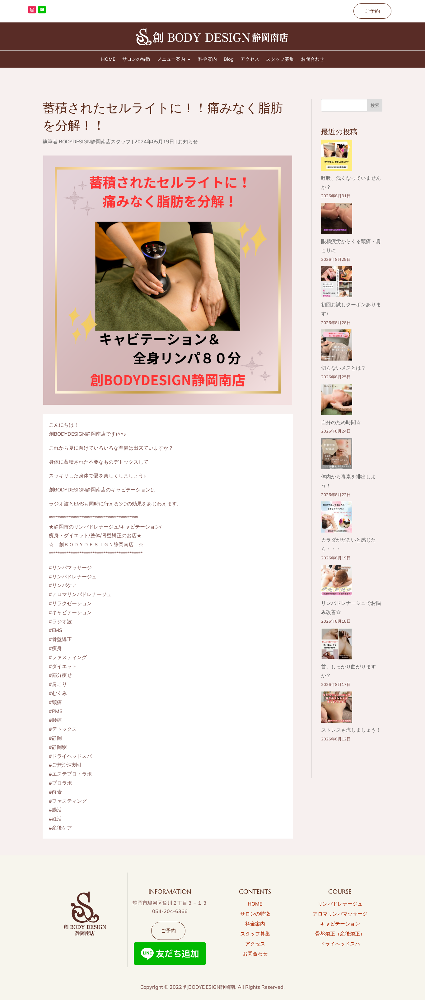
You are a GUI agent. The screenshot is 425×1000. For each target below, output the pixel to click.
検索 (375, 105)
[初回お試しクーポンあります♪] (336, 283)
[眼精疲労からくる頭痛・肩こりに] (336, 220)
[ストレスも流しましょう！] (336, 708)
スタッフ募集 (280, 59)
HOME (108, 59)
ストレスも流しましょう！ (351, 730)
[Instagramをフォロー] (32, 9)
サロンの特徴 (136, 59)
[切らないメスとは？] (336, 346)
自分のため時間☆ (341, 422)
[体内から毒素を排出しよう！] (336, 455)
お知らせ (188, 141)
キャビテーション (340, 924)
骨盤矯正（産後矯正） (340, 934)
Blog (229, 59)
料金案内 (207, 59)
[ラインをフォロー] (42, 9)
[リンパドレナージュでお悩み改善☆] (336, 582)
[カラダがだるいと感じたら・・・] (336, 518)
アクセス (250, 59)
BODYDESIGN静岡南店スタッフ (95, 141)
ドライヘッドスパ (340, 943)
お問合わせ (312, 59)
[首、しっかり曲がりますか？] (336, 645)
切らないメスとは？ (343, 368)
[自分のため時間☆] (336, 401)
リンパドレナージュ (340, 904)
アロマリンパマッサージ (340, 914)
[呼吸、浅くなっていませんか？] (336, 157)
